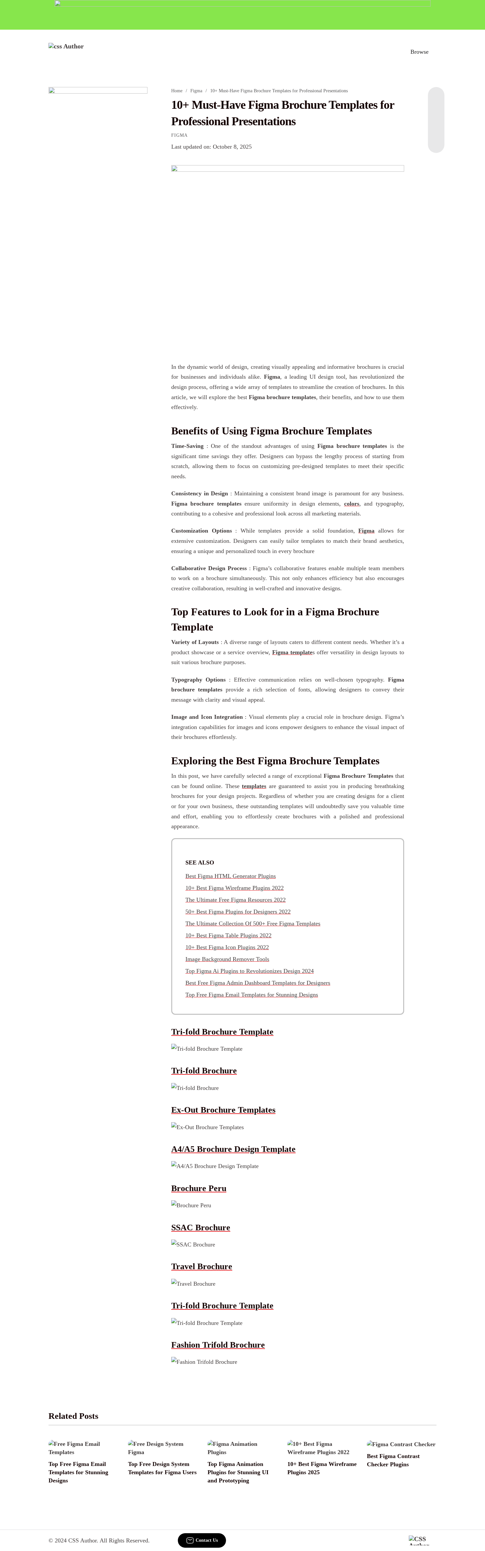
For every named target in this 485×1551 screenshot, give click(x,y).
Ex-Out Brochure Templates (223, 1110)
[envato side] (97, 185)
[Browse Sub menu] (434, 52)
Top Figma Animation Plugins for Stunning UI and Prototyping (238, 1472)
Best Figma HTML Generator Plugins (230, 876)
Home (176, 90)
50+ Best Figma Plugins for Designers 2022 (238, 911)
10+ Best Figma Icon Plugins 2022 (227, 947)
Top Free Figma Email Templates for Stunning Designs (251, 994)
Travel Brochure (201, 1266)
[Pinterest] (436, 127)
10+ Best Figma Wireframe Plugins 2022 (234, 888)
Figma (196, 90)
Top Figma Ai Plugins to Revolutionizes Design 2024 (249, 971)
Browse (419, 51)
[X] (436, 140)
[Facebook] (436, 100)
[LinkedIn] (436, 113)
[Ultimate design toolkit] (287, 256)
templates (254, 786)
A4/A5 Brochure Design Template (233, 1149)
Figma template (292, 652)
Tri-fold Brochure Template (222, 1032)
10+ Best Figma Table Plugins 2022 (228, 935)
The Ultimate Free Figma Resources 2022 (235, 899)
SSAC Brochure (200, 1227)
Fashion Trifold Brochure (218, 1345)
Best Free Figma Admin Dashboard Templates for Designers (257, 983)
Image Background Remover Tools (227, 959)
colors (351, 503)
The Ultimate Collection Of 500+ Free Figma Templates (252, 923)
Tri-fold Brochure (204, 1070)
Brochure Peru (198, 1188)
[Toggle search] (391, 51)
